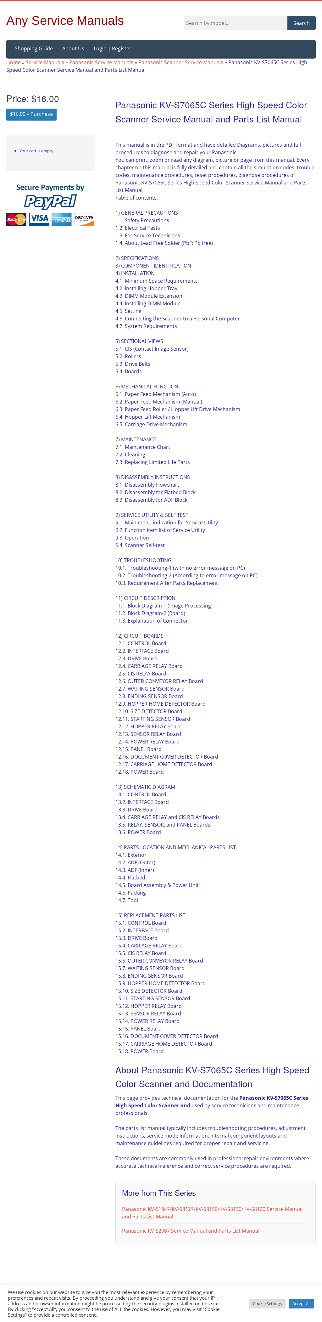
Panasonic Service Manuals (101, 62)
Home (13, 62)
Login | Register (112, 48)
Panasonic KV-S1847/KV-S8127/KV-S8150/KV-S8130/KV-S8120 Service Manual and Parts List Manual (212, 1213)
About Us (73, 48)
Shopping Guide (34, 48)
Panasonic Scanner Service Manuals (180, 62)
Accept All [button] (301, 1303)
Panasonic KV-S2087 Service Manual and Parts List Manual (190, 1230)
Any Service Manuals (65, 20)
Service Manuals (45, 62)
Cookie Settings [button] (267, 1303)
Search (301, 23)
